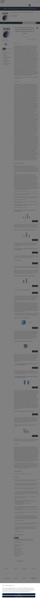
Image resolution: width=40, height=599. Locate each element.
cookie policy (22, 590)
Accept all (18, 594)
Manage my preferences (19, 596)
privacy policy (16, 590)
